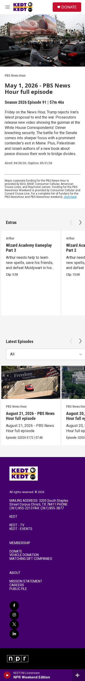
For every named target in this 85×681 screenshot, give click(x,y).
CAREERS (16, 585)
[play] (7, 675)
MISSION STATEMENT (25, 581)
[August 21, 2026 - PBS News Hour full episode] (30, 382)
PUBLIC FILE (18, 589)
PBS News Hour (15, 75)
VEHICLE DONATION (24, 555)
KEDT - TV (16, 525)
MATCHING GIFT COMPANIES (30, 559)
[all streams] (78, 675)
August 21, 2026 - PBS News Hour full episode (30, 416)
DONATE (68, 7)
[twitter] (14, 624)
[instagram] (14, 615)
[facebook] (14, 605)
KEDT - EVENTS (20, 529)
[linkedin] (14, 634)
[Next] (80, 222)
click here (70, 197)
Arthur (10, 238)
